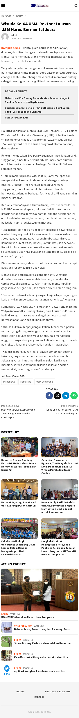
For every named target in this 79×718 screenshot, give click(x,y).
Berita (4, 614)
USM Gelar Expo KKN (16, 117)
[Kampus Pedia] (39, 5)
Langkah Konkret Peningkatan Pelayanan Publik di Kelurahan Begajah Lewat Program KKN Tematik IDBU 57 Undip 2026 (58, 548)
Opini (17, 626)
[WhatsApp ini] (74, 395)
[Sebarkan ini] (49, 395)
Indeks (20, 691)
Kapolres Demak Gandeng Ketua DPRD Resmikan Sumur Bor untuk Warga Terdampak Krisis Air (18, 465)
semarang (25, 381)
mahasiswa (9, 381)
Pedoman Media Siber (58, 691)
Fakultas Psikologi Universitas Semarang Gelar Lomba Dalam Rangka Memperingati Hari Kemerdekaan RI (18, 548)
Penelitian (26, 626)
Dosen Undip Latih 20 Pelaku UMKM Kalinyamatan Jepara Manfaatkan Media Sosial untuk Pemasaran (58, 507)
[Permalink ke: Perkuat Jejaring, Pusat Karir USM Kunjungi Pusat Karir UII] (19, 489)
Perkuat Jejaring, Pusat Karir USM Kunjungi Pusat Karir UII (19, 504)
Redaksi (39, 697)
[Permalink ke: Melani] (5, 36)
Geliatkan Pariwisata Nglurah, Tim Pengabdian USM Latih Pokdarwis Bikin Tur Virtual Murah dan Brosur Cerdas (59, 466)
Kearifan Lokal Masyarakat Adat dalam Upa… (42, 657)
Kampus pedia (10, 48)
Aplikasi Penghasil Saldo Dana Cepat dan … (41, 671)
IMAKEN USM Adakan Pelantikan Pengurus (27, 617)
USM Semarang (44, 381)
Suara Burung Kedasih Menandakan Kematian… (44, 643)
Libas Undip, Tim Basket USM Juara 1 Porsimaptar (62, 409)
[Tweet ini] (57, 395)
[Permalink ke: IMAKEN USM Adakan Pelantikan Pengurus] (39, 590)
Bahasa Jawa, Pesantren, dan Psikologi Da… (42, 629)
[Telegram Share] (65, 395)
